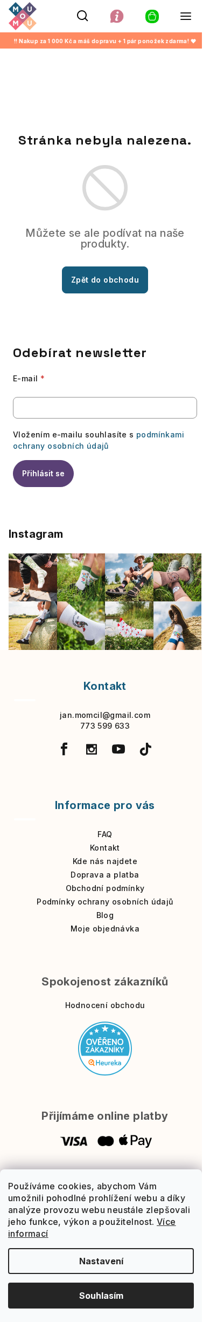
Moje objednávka (105, 928)
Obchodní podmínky (105, 888)
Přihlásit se (43, 473)
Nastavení (101, 1261)
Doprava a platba (105, 874)
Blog (105, 915)
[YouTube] (118, 749)
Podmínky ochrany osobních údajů (105, 901)
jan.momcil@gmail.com (105, 715)
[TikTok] (146, 749)
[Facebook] (64, 749)
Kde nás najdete (105, 861)
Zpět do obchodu (105, 279)
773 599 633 (105, 725)
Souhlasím (101, 1295)
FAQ (104, 834)
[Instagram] (91, 749)
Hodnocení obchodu (105, 1005)
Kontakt (105, 847)
